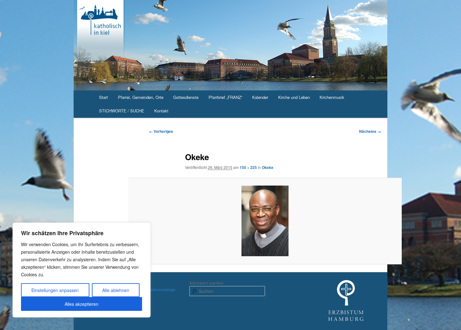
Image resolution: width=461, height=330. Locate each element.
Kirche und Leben (294, 97)
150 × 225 (248, 167)
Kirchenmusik (332, 97)
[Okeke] (265, 221)
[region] (82, 270)
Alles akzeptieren (81, 304)
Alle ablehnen (115, 290)
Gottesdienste (186, 97)
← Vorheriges (161, 131)
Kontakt (161, 111)
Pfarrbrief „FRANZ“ (225, 97)
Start (103, 97)
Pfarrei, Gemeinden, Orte (140, 97)
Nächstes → (370, 131)
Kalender (260, 97)
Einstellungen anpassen (55, 290)
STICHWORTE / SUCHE (121, 111)
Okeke (267, 167)
